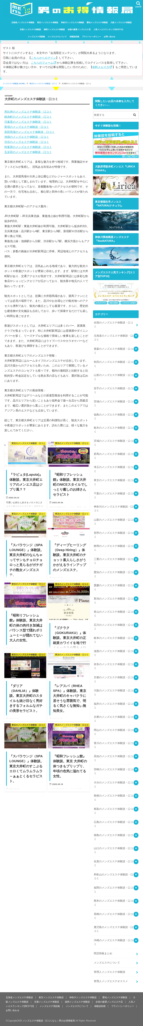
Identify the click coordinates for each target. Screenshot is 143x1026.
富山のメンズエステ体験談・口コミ (113, 613)
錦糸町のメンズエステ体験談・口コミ (28, 116)
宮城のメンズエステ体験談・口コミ (113, 403)
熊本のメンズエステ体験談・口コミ (113, 902)
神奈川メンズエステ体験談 (72, 22)
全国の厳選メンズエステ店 (79, 29)
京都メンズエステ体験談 (30, 29)
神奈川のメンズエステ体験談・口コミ (113, 508)
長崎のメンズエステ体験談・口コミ (113, 916)
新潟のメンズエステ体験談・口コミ (113, 600)
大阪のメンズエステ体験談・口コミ (113, 692)
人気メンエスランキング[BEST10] (108, 29)
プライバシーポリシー (91, 37)
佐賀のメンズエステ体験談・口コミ (113, 863)
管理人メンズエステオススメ (111, 981)
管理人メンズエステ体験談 (109, 972)
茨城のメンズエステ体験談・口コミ (113, 442)
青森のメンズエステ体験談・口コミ (113, 350)
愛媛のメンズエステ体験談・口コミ (113, 587)
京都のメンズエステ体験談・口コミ (113, 679)
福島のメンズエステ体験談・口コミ (113, 416)
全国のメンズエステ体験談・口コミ (113, 324)
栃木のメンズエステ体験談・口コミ (113, 429)
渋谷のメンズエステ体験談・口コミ (26, 141)
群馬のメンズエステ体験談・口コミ (113, 456)
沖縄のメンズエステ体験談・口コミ (113, 942)
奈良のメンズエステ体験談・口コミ (113, 666)
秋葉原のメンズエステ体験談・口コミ (28, 147)
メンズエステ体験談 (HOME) (14, 83)
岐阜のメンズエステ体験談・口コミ (113, 640)
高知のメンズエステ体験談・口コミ (113, 758)
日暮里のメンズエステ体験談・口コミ (28, 121)
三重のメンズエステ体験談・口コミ (113, 561)
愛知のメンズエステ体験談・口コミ (113, 574)
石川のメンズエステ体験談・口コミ (113, 626)
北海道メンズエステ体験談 (22, 22)
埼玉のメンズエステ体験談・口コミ (113, 469)
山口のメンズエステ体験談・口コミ (113, 850)
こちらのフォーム (42, 62)
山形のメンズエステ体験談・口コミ (113, 377)
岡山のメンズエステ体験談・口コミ (113, 732)
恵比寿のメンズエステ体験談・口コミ (28, 111)
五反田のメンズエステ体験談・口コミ (28, 152)
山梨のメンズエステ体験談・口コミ (113, 521)
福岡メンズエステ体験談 (54, 29)
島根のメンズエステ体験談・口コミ (113, 797)
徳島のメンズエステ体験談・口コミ (113, 837)
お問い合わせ (109, 37)
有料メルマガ (100, 67)
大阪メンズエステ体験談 (121, 22)
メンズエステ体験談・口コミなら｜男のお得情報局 (49, 1020)
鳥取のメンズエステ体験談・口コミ (113, 811)
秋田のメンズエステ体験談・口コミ (113, 364)
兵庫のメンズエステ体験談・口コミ (113, 718)
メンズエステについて (57, 37)
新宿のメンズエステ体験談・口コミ (26, 126)
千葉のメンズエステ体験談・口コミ (113, 495)
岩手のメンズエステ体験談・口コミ (113, 390)
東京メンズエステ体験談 (47, 22)
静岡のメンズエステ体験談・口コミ (113, 548)
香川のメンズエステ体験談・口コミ (113, 745)
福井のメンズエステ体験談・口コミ (113, 705)
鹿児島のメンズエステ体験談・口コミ (113, 929)
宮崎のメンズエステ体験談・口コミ (113, 771)
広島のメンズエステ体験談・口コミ (113, 824)
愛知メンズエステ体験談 (97, 22)
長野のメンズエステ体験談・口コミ (113, 534)
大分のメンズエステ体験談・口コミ (113, 784)
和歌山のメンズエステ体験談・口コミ (113, 876)
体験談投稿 (74, 37)
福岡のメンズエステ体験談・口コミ (113, 889)
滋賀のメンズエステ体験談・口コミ (113, 653)
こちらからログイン (43, 57)
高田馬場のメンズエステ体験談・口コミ (29, 131)
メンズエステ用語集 (36, 37)
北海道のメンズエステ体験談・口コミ (113, 337)
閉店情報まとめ (103, 953)
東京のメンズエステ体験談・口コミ (43, 83)
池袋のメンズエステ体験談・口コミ (26, 136)
